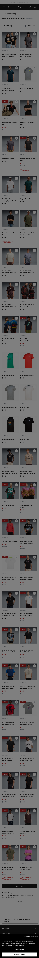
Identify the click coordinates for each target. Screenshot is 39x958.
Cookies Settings (19, 949)
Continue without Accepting (31, 936)
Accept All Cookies (19, 954)
